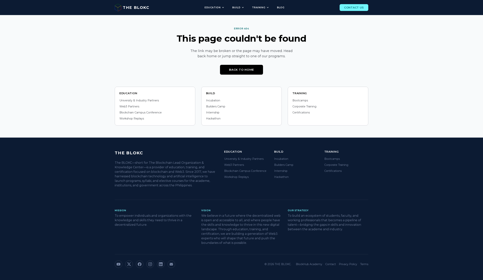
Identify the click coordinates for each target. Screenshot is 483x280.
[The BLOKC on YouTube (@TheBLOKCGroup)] (118, 264)
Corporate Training (304, 106)
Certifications (301, 112)
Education (215, 7)
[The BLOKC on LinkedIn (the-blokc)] (161, 264)
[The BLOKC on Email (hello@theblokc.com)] (171, 264)
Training (260, 7)
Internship (212, 112)
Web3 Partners (129, 106)
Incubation (213, 100)
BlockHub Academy (309, 264)
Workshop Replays (131, 118)
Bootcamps (300, 100)
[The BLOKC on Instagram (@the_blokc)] (150, 264)
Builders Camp (215, 106)
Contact (330, 264)
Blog (280, 7)
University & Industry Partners (139, 100)
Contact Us (354, 7)
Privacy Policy (348, 264)
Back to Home (241, 69)
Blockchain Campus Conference (140, 112)
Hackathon (213, 118)
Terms (364, 264)
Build (238, 7)
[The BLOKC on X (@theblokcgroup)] (129, 264)
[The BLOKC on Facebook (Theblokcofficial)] (139, 264)
